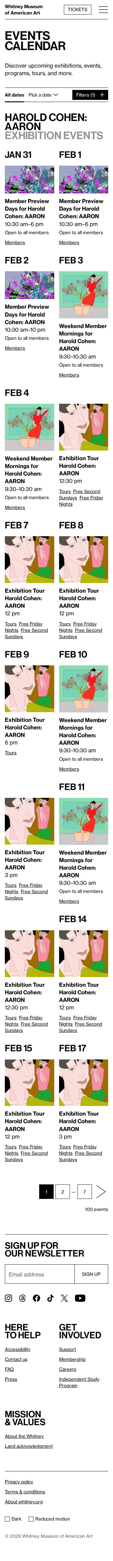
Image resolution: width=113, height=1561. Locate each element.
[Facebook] (36, 1298)
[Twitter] (64, 1298)
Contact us (16, 1359)
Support (67, 1349)
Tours (65, 491)
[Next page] (101, 1191)
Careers (67, 1369)
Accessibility (17, 1349)
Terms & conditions (25, 1491)
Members (15, 242)
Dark (16, 1518)
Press (11, 1379)
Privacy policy (19, 1481)
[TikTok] (50, 1298)
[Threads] (22, 1298)
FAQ (9, 1369)
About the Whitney (24, 1436)
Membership (72, 1359)
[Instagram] (8, 1298)
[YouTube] (80, 1298)
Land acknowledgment (29, 1446)
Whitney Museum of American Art (24, 9)
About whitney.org (24, 1501)
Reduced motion (52, 1518)
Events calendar (35, 40)
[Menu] (103, 9)
